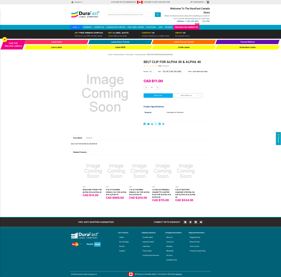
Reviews (168, 27)
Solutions (151, 27)
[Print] (152, 123)
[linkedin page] (196, 222)
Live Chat (206, 21)
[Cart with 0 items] (208, 2)
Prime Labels (147, 251)
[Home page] (85, 17)
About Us (169, 237)
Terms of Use (194, 246)
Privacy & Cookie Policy (198, 251)
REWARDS (87, 27)
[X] (156, 123)
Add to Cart (93, 173)
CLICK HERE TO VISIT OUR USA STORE (156, 2)
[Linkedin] (160, 123)
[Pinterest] (163, 123)
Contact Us (99, 27)
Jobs (160, 27)
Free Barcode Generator (186, 27)
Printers (122, 246)
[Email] (148, 123)
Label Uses (146, 246)
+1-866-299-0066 (192, 21)
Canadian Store (171, 260)
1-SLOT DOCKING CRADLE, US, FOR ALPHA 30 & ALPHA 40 (139, 192)
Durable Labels (148, 237)
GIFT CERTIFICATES (197, 2)
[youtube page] (201, 222)
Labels (121, 237)
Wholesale (169, 251)
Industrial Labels (148, 242)
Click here (178, 274)
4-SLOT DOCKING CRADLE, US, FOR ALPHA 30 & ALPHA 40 (116, 192)
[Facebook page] (185, 222)
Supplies (122, 251)
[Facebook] (145, 123)
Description (77, 138)
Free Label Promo (136, 27)
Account (77, 2)
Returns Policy (195, 242)
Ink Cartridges (124, 242)
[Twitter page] (190, 222)
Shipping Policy (195, 237)
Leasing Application (116, 27)
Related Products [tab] (80, 152)
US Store (169, 255)
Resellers (169, 246)
